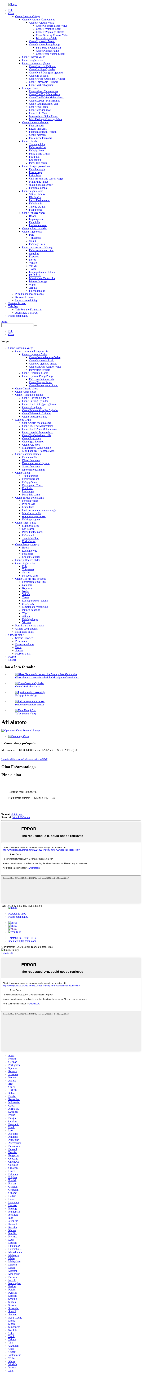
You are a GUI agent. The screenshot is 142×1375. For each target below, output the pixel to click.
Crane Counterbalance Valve (51, 25)
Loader (12, 659)
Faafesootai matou (18, 315)
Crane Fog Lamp (38, 106)
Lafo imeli (7, 953)
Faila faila (34, 222)
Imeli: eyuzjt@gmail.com (22, 940)
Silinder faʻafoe (37, 194)
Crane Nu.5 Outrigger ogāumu (46, 72)
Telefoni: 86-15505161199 (22, 937)
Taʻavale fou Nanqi (25, 713)
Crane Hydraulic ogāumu (36, 63)
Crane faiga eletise (32, 231)
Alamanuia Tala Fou (26, 312)
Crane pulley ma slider (34, 228)
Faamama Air (36, 125)
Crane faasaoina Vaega (27, 16)
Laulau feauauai (38, 225)
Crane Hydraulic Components (38, 19)
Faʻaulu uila (35, 203)
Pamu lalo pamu (38, 162)
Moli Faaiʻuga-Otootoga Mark (45, 119)
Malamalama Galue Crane (43, 116)
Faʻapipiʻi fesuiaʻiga (26, 695)
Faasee (12, 656)
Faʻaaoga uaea (37, 244)
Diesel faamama (38, 128)
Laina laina (35, 175)
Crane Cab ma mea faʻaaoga (37, 247)
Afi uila (33, 287)
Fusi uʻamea (35, 209)
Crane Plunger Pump (47, 50)
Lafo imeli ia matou (12, 759)
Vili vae (33, 265)
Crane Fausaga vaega (34, 212)
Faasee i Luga (22, 653)
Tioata (32, 268)
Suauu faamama (38, 134)
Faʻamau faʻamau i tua (41, 250)
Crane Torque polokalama (36, 166)
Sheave (19, 650)
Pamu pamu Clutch (39, 153)
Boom (32, 215)
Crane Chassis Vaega (33, 56)
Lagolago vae (36, 219)
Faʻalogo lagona (38, 187)
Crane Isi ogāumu (38, 75)
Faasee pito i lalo (24, 644)
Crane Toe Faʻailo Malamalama (46, 97)
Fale (10, 10)
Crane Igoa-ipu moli (40, 109)
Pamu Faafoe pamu (39, 200)
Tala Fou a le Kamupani (28, 309)
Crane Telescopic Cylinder (43, 81)
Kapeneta (34, 256)
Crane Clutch (29, 141)
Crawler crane (16, 634)
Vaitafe (33, 262)
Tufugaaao (35, 237)
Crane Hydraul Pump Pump (44, 44)
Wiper (32, 284)
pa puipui (34, 253)
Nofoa (32, 259)
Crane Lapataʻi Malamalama (44, 100)
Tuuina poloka (37, 144)
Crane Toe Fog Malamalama (44, 94)
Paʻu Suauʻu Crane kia (48, 47)
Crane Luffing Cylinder (42, 69)
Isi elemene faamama (40, 138)
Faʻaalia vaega (37, 169)
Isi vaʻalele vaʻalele (46, 38)
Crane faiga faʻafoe (32, 191)
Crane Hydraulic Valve (41, 22)
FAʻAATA (35, 275)
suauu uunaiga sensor (40, 184)
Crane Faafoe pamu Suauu (50, 53)
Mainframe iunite (38, 181)
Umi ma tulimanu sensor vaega (46, 178)
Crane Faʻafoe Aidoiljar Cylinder (47, 78)
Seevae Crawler (24, 637)
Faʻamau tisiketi (37, 147)
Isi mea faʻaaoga (38, 281)
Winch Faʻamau (21, 817)
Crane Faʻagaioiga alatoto (50, 31)
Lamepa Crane (30, 88)
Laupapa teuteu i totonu (42, 272)
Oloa (11, 13)
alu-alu (33, 240)
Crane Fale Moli (38, 113)
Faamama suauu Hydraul (42, 131)
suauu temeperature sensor (29, 704)
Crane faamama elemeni (35, 122)
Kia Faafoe (35, 197)
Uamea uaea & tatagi (26, 300)
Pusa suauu (21, 641)
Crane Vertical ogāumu (41, 85)
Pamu (18, 647)
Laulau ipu (35, 159)
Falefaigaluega (37, 290)
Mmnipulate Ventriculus (42, 278)
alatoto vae (17, 814)
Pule (31, 234)
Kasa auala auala (24, 297)
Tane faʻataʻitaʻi (37, 206)
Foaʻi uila (34, 156)
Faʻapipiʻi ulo (36, 150)
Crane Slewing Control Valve (52, 35)
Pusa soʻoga (35, 172)
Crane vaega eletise (32, 60)
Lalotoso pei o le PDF (35, 759)
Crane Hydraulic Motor (42, 41)
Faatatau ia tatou (17, 303)
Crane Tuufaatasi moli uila (43, 103)
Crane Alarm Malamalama (43, 91)
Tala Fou (13, 306)
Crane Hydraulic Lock (48, 28)
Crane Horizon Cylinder (42, 66)
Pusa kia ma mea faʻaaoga (29, 293)
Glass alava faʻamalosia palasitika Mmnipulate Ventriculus (47, 677)
